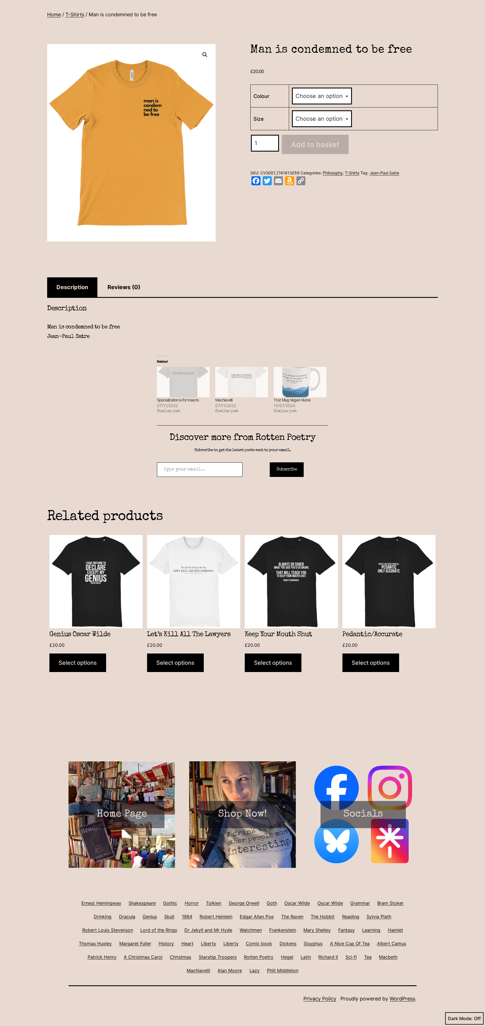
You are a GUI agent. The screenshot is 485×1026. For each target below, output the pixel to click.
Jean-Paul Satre (384, 172)
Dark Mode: (460, 1018)
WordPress (402, 999)
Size (258, 119)
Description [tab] (72, 287)
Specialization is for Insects (178, 399)
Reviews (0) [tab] (123, 287)
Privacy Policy (319, 999)
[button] (205, 55)
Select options (78, 662)
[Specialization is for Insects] (183, 382)
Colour (261, 96)
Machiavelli (223, 399)
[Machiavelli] (241, 382)
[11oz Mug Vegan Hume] (300, 382)
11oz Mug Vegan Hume (292, 399)
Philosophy (333, 172)
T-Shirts (74, 14)
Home (54, 14)
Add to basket (315, 144)
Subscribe (286, 469)
